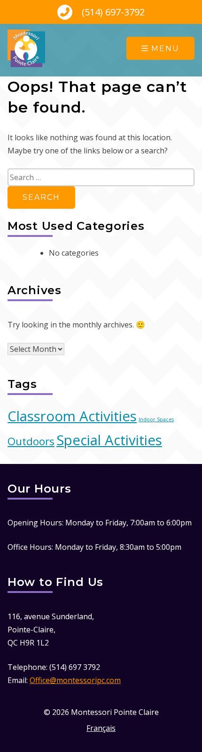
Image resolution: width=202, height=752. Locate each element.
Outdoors (31, 441)
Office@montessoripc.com (75, 680)
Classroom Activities (72, 416)
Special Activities (109, 440)
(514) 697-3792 (112, 12)
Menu (165, 48)
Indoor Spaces (156, 419)
